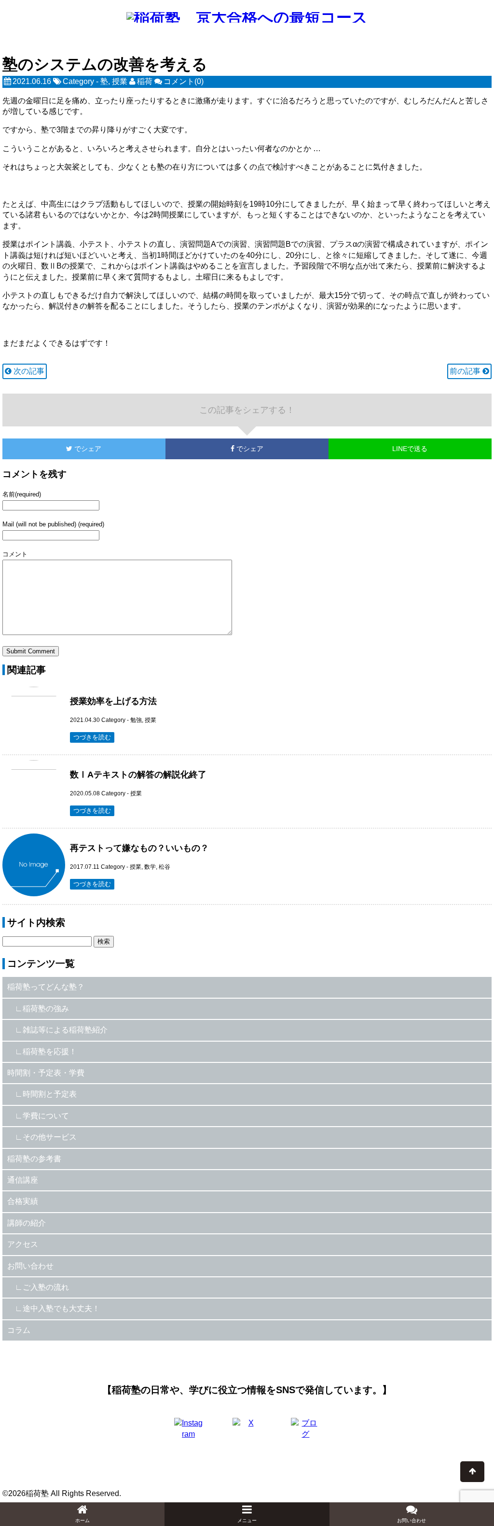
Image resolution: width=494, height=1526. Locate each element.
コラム (18, 1330)
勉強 (136, 720)
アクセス (22, 1244)
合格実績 (22, 1201)
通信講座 (22, 1180)
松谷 (164, 866)
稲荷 (144, 81)
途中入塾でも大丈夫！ (61, 1308)
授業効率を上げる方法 (113, 701)
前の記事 (466, 371)
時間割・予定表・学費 (45, 1073)
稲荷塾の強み (46, 1008)
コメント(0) (184, 81)
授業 (119, 81)
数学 (150, 866)
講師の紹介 (26, 1223)
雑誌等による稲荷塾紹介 (65, 1030)
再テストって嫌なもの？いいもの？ (139, 848)
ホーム (82, 1520)
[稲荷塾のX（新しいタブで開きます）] (247, 1432)
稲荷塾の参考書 (34, 1159)
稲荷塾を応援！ (50, 1051)
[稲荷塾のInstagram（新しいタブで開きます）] (188, 1432)
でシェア (51, 448)
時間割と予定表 (50, 1094)
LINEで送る (409, 448)
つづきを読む (92, 737)
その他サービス (50, 1137)
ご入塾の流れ (46, 1287)
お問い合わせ (30, 1266)
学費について (46, 1116)
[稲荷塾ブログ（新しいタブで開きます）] (305, 1432)
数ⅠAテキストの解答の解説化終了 (138, 774)
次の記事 (28, 371)
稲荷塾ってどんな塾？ (45, 987)
